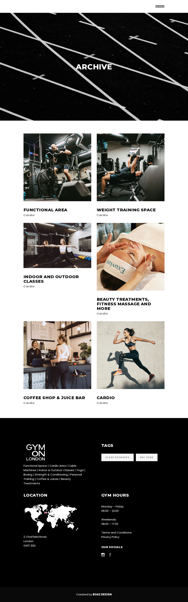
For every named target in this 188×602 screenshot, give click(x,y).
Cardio (29, 215)
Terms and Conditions (116, 532)
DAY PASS (146, 457)
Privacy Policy (110, 537)
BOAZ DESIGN (102, 594)
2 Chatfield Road (35, 537)
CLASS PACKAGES (117, 457)
